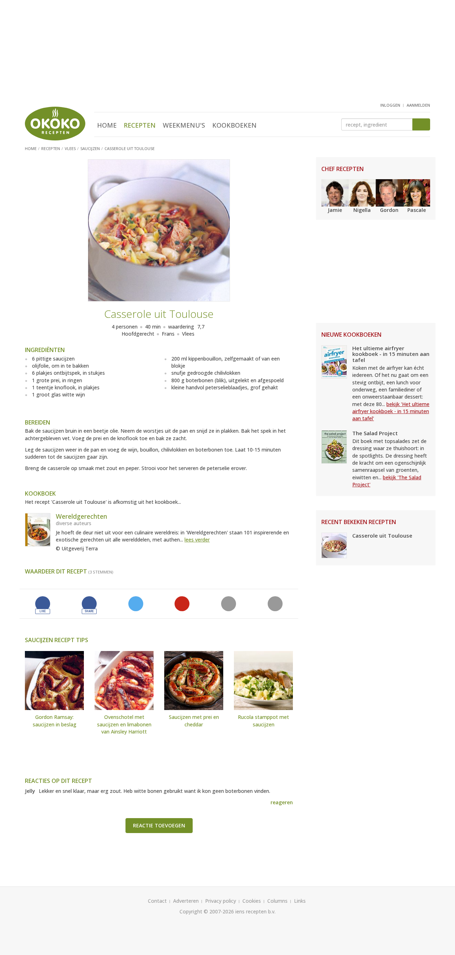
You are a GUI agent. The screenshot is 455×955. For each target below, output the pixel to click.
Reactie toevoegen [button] (159, 825)
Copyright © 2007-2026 (207, 911)
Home (107, 125)
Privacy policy (220, 900)
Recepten (140, 125)
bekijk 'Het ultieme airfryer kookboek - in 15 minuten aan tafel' (390, 411)
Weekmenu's (184, 125)
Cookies (251, 900)
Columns (277, 900)
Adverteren (186, 900)
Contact (157, 900)
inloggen (390, 105)
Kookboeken (234, 125)
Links (300, 900)
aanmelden (418, 105)
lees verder (197, 539)
